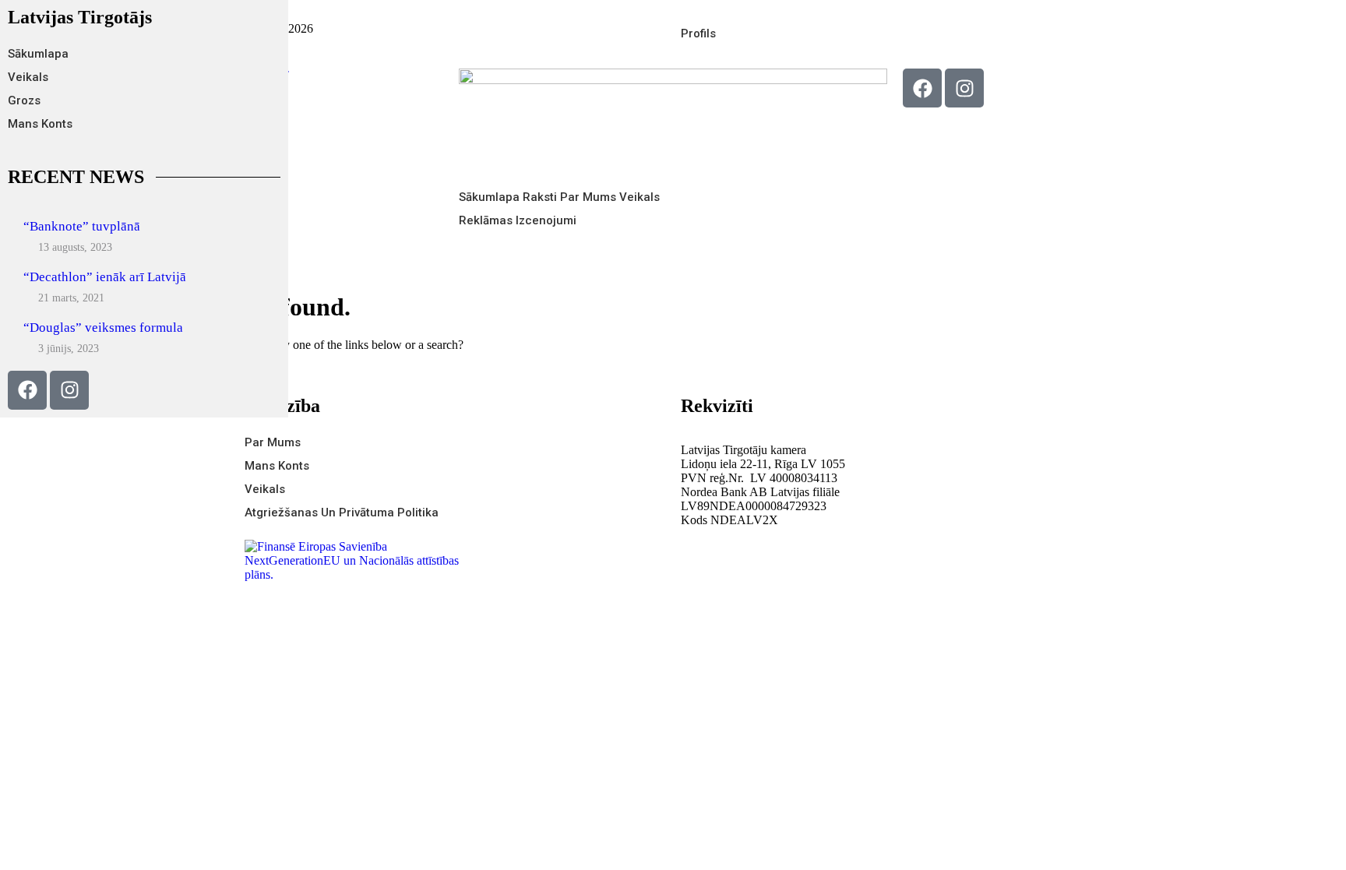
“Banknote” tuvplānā (81, 226)
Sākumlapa (38, 54)
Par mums (588, 197)
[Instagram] (964, 88)
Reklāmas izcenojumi (517, 220)
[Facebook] (922, 88)
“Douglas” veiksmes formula (103, 327)
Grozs (24, 100)
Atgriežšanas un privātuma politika (342, 512)
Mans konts (40, 124)
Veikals (28, 77)
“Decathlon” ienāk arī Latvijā (104, 276)
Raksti (540, 197)
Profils (698, 33)
